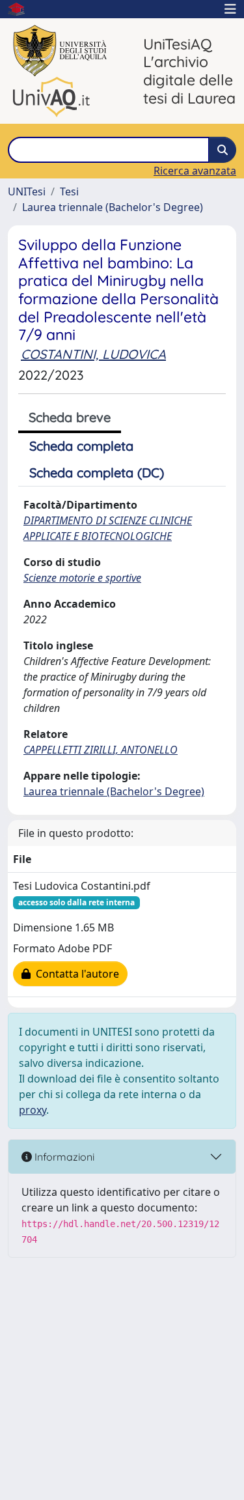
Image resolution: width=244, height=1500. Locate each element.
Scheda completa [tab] (81, 446)
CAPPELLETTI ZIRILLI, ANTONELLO (100, 750)
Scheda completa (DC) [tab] (96, 472)
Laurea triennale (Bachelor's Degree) (112, 207)
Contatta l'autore (75, 974)
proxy (32, 1110)
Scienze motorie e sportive (82, 578)
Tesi (69, 191)
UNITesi (27, 191)
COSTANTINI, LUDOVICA (93, 354)
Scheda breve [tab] (70, 417)
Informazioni (63, 1156)
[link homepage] (21, 9)
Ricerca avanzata (195, 170)
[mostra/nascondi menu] (230, 9)
